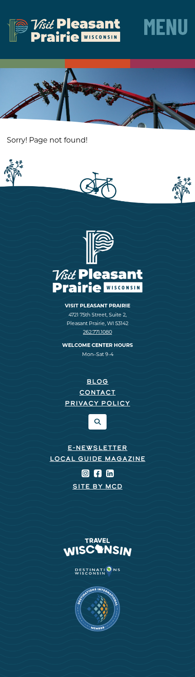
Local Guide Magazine (98, 459)
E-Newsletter (97, 448)
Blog (97, 382)
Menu (165, 29)
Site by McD (97, 487)
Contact (97, 393)
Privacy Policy (97, 403)
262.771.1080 (97, 332)
